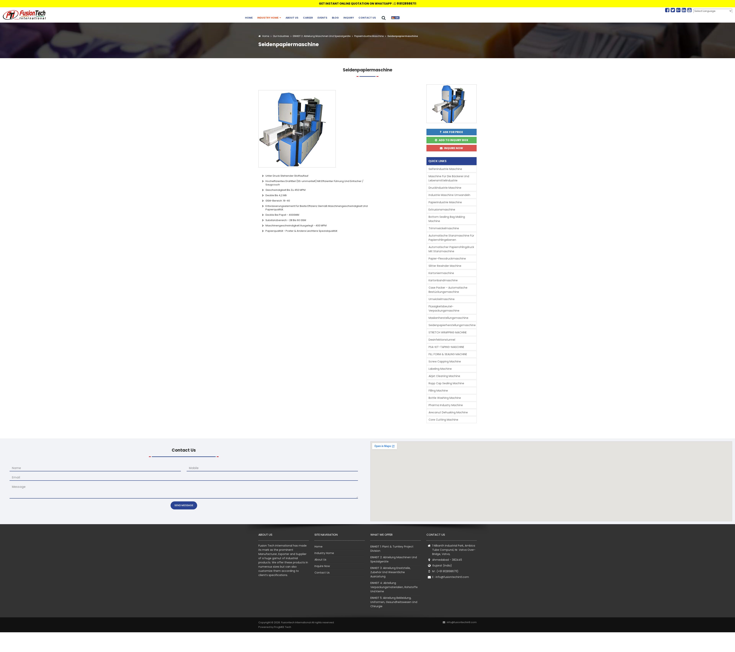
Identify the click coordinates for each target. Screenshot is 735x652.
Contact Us (367, 18)
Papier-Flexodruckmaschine (447, 258)
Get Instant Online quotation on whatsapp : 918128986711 (367, 4)
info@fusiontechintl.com (452, 577)
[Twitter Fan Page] (673, 10)
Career (308, 18)
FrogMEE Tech (282, 627)
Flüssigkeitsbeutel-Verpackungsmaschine (444, 308)
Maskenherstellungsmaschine (448, 318)
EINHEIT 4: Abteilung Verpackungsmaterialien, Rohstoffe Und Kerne (394, 587)
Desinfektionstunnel (442, 340)
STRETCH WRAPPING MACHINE (448, 332)
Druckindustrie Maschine (445, 188)
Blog (335, 18)
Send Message (183, 505)
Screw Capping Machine (445, 361)
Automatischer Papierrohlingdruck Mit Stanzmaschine (451, 249)
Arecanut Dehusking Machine (448, 412)
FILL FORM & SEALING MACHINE (448, 354)
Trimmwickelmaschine (444, 228)
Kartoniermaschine (441, 273)
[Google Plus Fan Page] (679, 10)
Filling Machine (438, 391)
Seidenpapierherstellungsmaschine (452, 325)
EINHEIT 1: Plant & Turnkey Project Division (391, 549)
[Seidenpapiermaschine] (297, 128)
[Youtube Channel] (689, 10)
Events (322, 18)
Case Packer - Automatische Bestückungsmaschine (448, 290)
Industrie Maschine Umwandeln (449, 195)
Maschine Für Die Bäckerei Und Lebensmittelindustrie (449, 178)
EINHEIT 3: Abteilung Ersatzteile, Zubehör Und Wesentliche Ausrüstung (390, 572)
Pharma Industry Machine (446, 405)
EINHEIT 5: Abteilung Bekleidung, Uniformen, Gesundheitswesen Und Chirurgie (393, 602)
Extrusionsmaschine (442, 209)
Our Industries (281, 36)
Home (249, 18)
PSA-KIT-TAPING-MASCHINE (446, 347)
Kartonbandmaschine (443, 280)
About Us (292, 18)
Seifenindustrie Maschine (445, 169)
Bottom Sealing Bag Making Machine (447, 219)
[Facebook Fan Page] (668, 10)
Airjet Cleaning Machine (444, 376)
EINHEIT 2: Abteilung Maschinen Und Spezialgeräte (321, 36)
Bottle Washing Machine (445, 398)
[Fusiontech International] (25, 15)
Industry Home (268, 18)
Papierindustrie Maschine (369, 36)
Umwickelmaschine (442, 299)
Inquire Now (322, 566)
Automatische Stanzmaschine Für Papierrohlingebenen (451, 238)
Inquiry (348, 18)
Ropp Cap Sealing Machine (446, 383)
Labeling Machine (440, 369)
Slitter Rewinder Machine (445, 266)
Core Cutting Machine (443, 420)
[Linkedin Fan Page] (684, 10)
